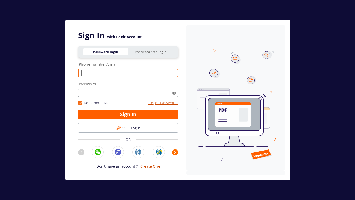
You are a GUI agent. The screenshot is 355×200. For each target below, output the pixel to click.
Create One (150, 166)
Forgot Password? (163, 102)
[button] (174, 93)
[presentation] (81, 152)
